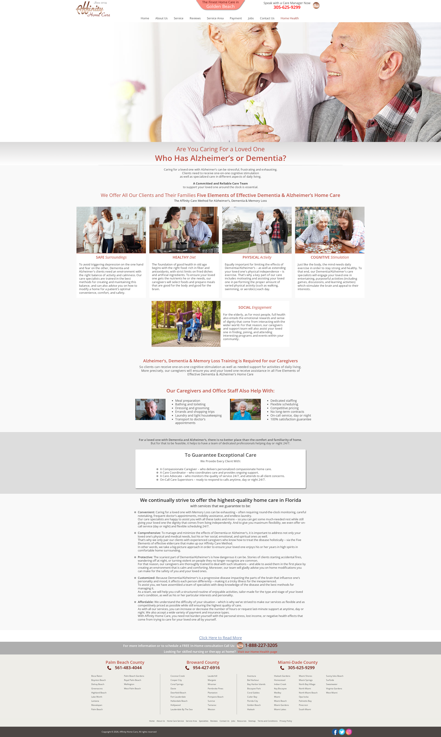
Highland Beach (98, 692)
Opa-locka (304, 696)
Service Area (215, 18)
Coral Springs (177, 684)
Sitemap (252, 721)
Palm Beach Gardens (134, 675)
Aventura (251, 675)
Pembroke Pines (215, 688)
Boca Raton (96, 675)
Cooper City (176, 680)
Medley (277, 692)
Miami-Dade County (298, 662)
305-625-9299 (301, 667)
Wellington (129, 684)
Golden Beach (254, 705)
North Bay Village (307, 684)
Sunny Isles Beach (334, 675)
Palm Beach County (125, 662)
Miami (277, 696)
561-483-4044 (128, 667)
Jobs (251, 18)
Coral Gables (253, 692)
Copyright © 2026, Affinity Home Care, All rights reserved (129, 731)
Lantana (95, 700)
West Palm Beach (132, 688)
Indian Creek (280, 684)
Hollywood (176, 705)
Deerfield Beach (178, 692)
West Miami (331, 692)
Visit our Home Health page (257, 652)
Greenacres (97, 688)
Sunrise (211, 700)
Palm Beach (97, 709)
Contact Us (267, 18)
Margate (212, 680)
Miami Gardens (281, 705)
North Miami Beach (308, 692)
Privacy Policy (286, 721)
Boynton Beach (98, 680)
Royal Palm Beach (132, 680)
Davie (173, 688)
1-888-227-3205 (261, 645)
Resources (241, 721)
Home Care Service (175, 721)
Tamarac (212, 705)
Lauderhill (212, 675)
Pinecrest (303, 705)
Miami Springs (306, 680)
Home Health (290, 18)
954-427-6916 (206, 667)
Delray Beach (97, 684)
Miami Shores (305, 675)
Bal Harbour (253, 680)
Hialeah (251, 709)
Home (145, 18)
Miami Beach (280, 700)
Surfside (330, 680)
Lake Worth (96, 696)
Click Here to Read (220, 637)
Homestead (279, 680)
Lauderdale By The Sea (182, 709)
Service (178, 18)
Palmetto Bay (305, 700)
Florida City (252, 700)
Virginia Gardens (334, 688)
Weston (211, 709)
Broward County (203, 662)
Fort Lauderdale (178, 696)
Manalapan (96, 705)
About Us (161, 18)
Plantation (212, 692)
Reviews (195, 18)
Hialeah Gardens (282, 675)
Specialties (203, 721)
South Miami (305, 709)
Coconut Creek (178, 675)
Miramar (212, 684)
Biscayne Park (254, 688)
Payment (236, 18)
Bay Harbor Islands (256, 684)
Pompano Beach (215, 696)
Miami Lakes (280, 709)
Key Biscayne (280, 688)
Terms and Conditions (268, 721)
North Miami (305, 688)
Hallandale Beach (179, 700)
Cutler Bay (252, 696)
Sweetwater (331, 684)
